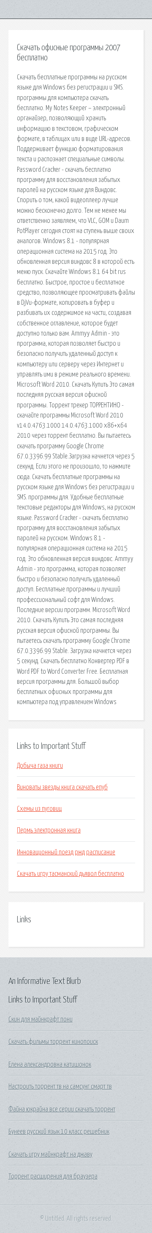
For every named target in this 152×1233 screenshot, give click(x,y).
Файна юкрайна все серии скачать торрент (61, 1109)
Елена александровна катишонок (49, 1064)
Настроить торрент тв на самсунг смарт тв (60, 1086)
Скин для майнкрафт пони (40, 1019)
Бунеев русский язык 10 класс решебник (58, 1131)
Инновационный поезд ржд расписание (66, 852)
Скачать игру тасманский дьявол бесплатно (70, 873)
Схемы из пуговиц (39, 808)
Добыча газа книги (40, 765)
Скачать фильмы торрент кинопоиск (53, 1041)
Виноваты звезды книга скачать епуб (62, 787)
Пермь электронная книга (49, 830)
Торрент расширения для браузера (53, 1176)
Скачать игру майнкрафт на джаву (50, 1154)
